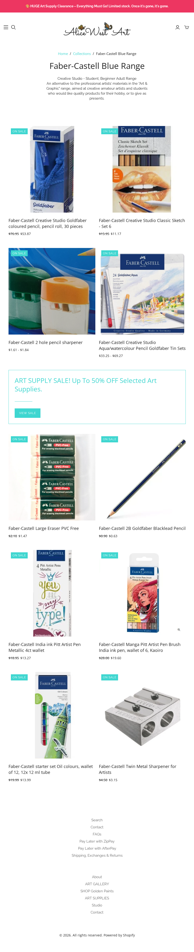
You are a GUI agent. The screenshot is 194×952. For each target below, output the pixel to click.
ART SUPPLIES (97, 898)
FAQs (97, 834)
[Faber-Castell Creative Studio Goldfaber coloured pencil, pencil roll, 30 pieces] (52, 169)
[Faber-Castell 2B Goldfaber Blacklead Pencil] (142, 477)
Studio (97, 905)
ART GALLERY (97, 884)
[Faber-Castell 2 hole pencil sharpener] (52, 291)
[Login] (177, 27)
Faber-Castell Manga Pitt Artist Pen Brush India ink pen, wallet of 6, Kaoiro (140, 647)
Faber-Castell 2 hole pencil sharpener (46, 342)
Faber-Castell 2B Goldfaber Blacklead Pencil (142, 528)
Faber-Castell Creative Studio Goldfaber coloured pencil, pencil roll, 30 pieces (48, 223)
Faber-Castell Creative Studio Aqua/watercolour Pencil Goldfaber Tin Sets (142, 345)
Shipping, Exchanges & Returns (97, 855)
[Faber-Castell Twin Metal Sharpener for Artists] (142, 715)
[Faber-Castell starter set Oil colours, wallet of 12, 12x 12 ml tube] (52, 715)
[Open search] (13, 27)
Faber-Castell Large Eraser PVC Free (44, 528)
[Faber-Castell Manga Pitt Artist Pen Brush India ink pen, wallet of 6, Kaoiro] (142, 593)
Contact (97, 827)
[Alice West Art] (97, 27)
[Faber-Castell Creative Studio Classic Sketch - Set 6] (142, 169)
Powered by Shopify (119, 935)
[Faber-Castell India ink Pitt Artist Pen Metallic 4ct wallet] (52, 593)
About (97, 877)
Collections (82, 53)
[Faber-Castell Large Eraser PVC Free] (52, 477)
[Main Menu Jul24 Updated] (6, 27)
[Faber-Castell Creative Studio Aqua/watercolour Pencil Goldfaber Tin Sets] (142, 291)
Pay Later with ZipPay (97, 841)
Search (97, 820)
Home (63, 53)
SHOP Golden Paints (97, 891)
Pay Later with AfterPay (97, 848)
